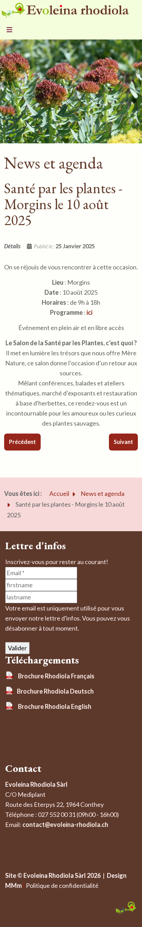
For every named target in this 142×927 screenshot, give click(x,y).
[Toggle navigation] (9, 30)
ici (89, 312)
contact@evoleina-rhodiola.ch (65, 824)
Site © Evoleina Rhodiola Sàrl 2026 (53, 875)
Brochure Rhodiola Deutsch (55, 691)
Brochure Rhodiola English (54, 706)
